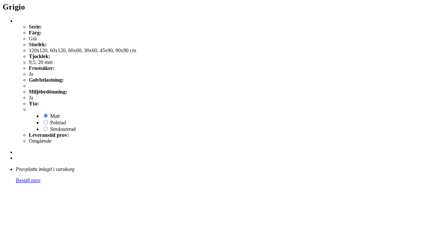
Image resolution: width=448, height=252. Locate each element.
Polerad (58, 122)
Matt (55, 116)
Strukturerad (63, 129)
